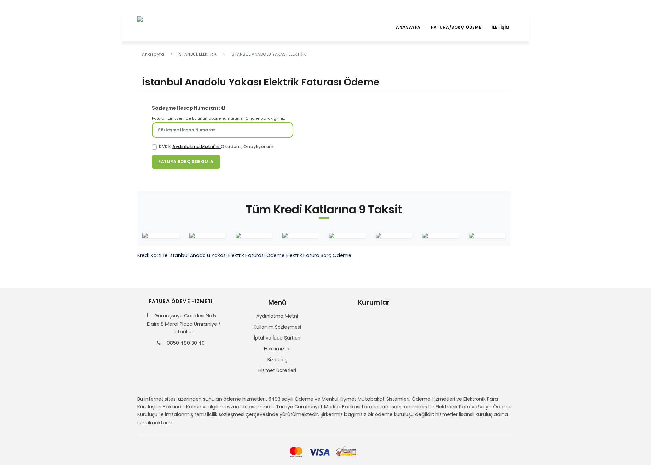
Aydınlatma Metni (277, 316)
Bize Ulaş (277, 359)
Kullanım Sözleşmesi (277, 327)
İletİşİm (501, 27)
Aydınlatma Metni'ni (196, 146)
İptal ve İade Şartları (277, 337)
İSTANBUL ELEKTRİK (197, 54)
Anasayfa (408, 27)
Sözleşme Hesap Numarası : (186, 107)
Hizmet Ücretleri (277, 370)
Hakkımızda (277, 348)
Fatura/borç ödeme (456, 27)
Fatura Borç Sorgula (186, 161)
